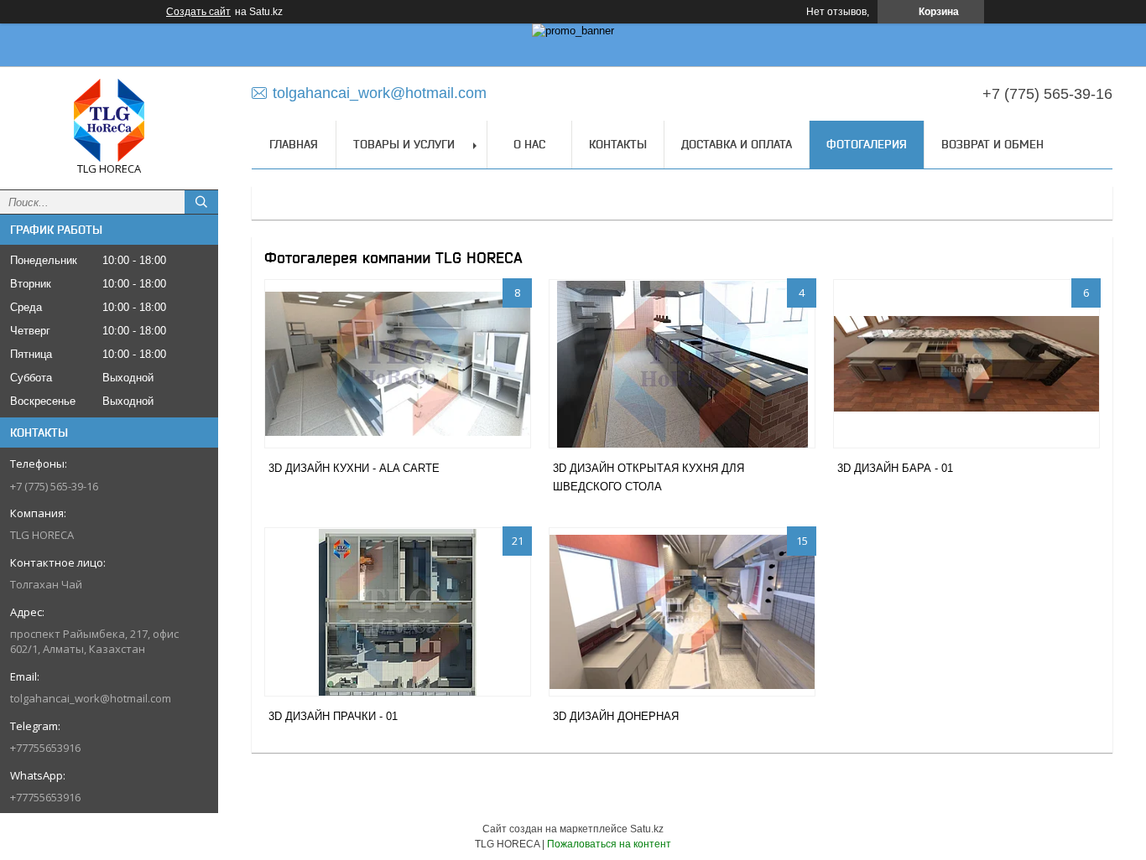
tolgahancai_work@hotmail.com (90, 698)
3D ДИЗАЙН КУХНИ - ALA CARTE (354, 468)
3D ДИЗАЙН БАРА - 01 (895, 468)
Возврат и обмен (992, 144)
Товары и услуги (404, 144)
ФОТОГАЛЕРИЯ (866, 144)
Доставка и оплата (736, 144)
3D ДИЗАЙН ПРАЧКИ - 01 (333, 716)
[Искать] (201, 202)
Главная (293, 144)
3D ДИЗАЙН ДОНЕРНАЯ (616, 716)
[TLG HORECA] (109, 120)
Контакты (618, 144)
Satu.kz (647, 829)
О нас (529, 144)
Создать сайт (198, 12)
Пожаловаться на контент (609, 844)
